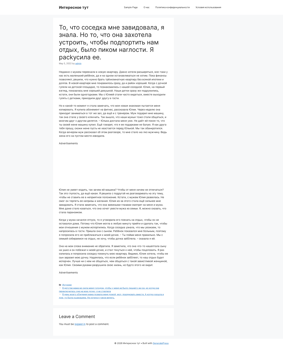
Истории (67, 284)
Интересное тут (74, 7)
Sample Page (131, 7)
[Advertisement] (113, 166)
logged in (80, 324)
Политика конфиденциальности (172, 7)
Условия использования (208, 7)
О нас (146, 7)
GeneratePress (161, 343)
